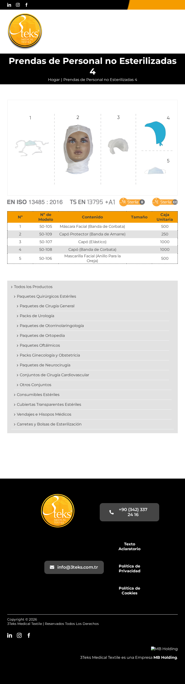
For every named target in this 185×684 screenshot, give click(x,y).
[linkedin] (9, 5)
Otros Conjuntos (35, 384)
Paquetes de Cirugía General (47, 306)
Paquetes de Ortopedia (42, 335)
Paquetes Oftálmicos (40, 345)
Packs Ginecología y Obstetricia (50, 355)
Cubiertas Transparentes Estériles (49, 404)
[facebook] (26, 5)
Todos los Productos (33, 286)
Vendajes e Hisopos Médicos (44, 414)
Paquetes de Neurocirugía (45, 365)
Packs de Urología (37, 316)
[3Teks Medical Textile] (25, 15)
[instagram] (18, 5)
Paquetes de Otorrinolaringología (52, 325)
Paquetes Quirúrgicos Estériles (46, 296)
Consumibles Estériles (38, 394)
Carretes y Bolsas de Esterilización (49, 424)
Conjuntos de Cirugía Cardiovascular (54, 375)
